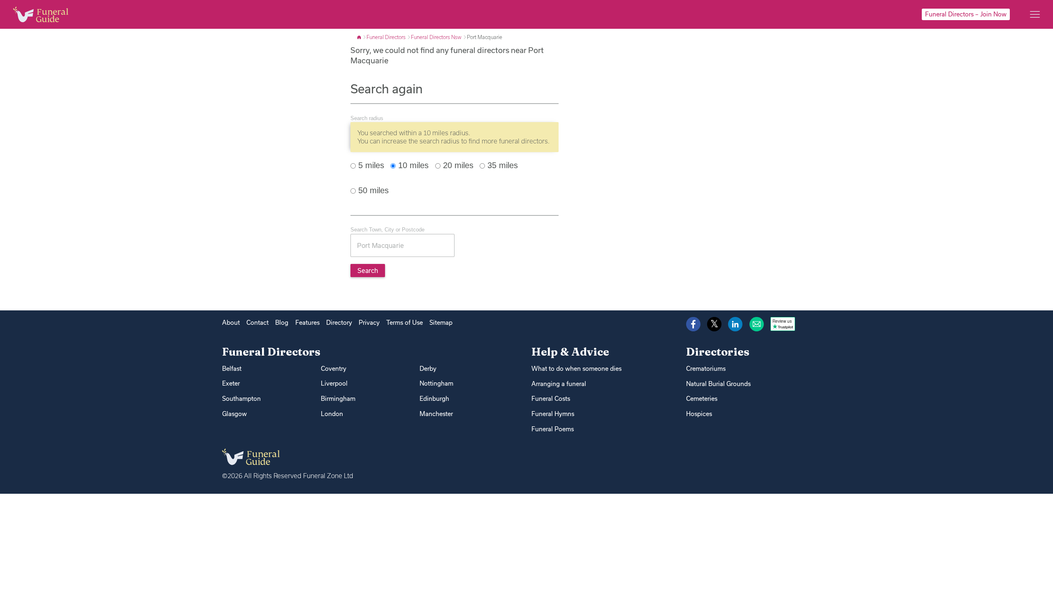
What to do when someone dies (576, 368)
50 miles (372, 190)
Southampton (241, 398)
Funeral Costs (550, 398)
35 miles (501, 165)
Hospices (699, 413)
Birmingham (338, 398)
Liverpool (334, 383)
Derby (428, 368)
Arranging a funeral (558, 383)
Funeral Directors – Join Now (966, 14)
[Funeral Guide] (359, 37)
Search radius (366, 118)
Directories (717, 351)
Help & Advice (570, 351)
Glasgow (234, 413)
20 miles (457, 165)
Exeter (231, 383)
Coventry (333, 368)
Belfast (231, 368)
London (332, 413)
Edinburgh (434, 398)
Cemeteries (701, 398)
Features (307, 322)
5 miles (370, 165)
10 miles (412, 165)
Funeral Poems (552, 429)
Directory (339, 322)
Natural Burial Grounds (718, 383)
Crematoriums (706, 368)
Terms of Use (404, 322)
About (231, 322)
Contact (257, 322)
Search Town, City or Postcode (387, 229)
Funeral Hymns (552, 413)
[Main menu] (1035, 14)
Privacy (369, 322)
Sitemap (440, 322)
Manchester (436, 413)
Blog (281, 322)
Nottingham (436, 383)
